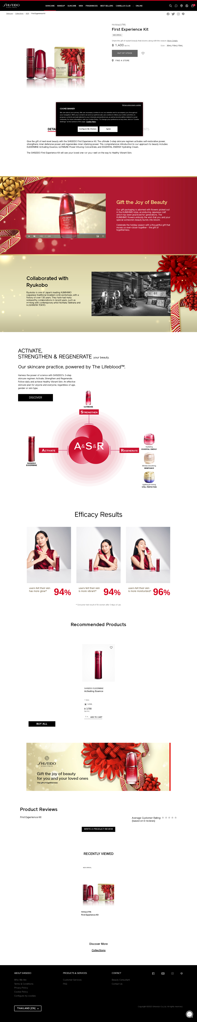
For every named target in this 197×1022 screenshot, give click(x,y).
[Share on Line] (183, 14)
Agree (108, 129)
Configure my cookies (25, 996)
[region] (99, 119)
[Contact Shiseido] (176, 6)
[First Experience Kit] (98, 890)
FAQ (65, 984)
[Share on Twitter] (173, 14)
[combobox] (86, 717)
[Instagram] (178, 14)
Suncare (72, 6)
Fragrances (92, 6)
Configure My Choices (87, 129)
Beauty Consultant (121, 980)
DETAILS (54, 129)
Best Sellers (106, 6)
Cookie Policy (21, 992)
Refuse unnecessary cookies (131, 105)
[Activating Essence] (98, 663)
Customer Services (72, 980)
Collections (99, 950)
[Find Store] (181, 6)
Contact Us (117, 984)
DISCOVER (35, 397)
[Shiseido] (11, 6)
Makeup (61, 6)
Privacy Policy (21, 988)
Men (81, 6)
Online (139, 6)
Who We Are (20, 980)
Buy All (41, 724)
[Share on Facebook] (168, 14)
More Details (172, 41)
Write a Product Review (98, 829)
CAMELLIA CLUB (123, 6)
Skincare (49, 6)
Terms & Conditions (23, 984)
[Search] (170, 6)
